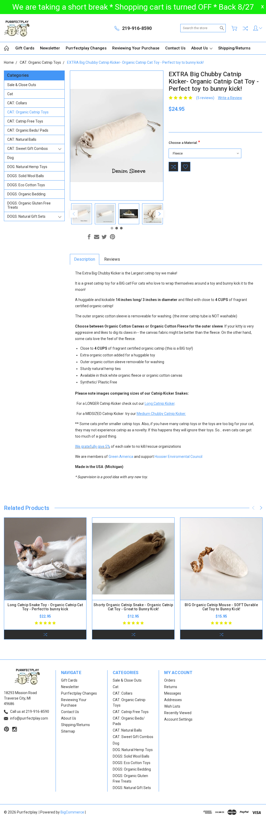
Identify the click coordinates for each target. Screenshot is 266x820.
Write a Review (230, 98)
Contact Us (175, 48)
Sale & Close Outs (21, 85)
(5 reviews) (205, 98)
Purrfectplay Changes (86, 48)
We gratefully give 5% (92, 446)
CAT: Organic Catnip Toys (28, 112)
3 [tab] (121, 228)
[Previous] (74, 214)
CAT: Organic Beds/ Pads (27, 130)
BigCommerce (72, 812)
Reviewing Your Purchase (135, 48)
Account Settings (178, 719)
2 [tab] (116, 228)
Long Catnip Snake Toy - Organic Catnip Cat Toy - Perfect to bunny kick (45, 607)
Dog (10, 158)
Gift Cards (24, 48)
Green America (121, 456)
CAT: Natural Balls (21, 139)
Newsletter (50, 48)
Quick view (45, 575)
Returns (170, 687)
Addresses (173, 700)
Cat (10, 94)
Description (84, 259)
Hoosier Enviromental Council (178, 456)
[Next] (159, 214)
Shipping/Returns (234, 48)
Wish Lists (172, 706)
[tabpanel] (82, 213)
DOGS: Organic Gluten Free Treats (29, 205)
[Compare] (245, 28)
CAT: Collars (17, 103)
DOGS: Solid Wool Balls (25, 176)
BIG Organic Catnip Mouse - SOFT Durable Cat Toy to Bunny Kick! (221, 607)
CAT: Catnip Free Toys (25, 121)
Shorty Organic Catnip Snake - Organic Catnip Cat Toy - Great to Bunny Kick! (133, 607)
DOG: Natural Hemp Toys (27, 167)
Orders (169, 680)
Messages (172, 693)
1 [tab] (112, 228)
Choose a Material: (184, 142)
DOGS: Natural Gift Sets (26, 216)
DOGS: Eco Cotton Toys (26, 185)
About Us (200, 48)
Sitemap (68, 731)
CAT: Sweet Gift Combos (27, 148)
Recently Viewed (177, 713)
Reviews (112, 259)
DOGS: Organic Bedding (26, 194)
